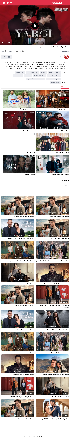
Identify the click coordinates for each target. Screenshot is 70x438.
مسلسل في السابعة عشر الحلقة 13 (58, 216)
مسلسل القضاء (18, 76)
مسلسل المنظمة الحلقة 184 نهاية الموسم (56, 330)
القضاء (50, 73)
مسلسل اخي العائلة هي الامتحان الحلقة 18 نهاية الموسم (54, 306)
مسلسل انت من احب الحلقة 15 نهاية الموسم (56, 374)
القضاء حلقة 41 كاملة (39, 76)
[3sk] (66, 59)
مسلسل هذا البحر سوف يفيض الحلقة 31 (57, 352)
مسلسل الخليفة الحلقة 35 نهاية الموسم (22, 261)
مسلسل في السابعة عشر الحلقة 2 (24, 305)
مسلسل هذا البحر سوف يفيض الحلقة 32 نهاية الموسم (52, 261)
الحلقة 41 (57, 73)
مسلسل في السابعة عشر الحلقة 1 (24, 419)
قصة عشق (28, 76)
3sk (62, 57)
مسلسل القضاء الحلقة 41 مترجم (35, 79)
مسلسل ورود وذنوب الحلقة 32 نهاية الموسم (21, 238)
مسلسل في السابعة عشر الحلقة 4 (24, 216)
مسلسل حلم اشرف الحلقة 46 (60, 396)
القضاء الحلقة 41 (20, 73)
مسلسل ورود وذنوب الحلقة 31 (25, 330)
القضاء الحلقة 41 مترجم (54, 76)
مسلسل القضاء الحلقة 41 (53, 79)
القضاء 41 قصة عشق (32, 73)
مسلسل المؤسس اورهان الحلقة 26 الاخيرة (56, 283)
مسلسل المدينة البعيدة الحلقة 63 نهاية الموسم (54, 419)
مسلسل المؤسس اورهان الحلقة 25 (23, 374)
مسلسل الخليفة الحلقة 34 (26, 352)
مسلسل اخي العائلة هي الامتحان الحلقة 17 (21, 396)
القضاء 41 (43, 73)
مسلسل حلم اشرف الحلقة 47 (25, 283)
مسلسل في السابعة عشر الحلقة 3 (59, 238)
